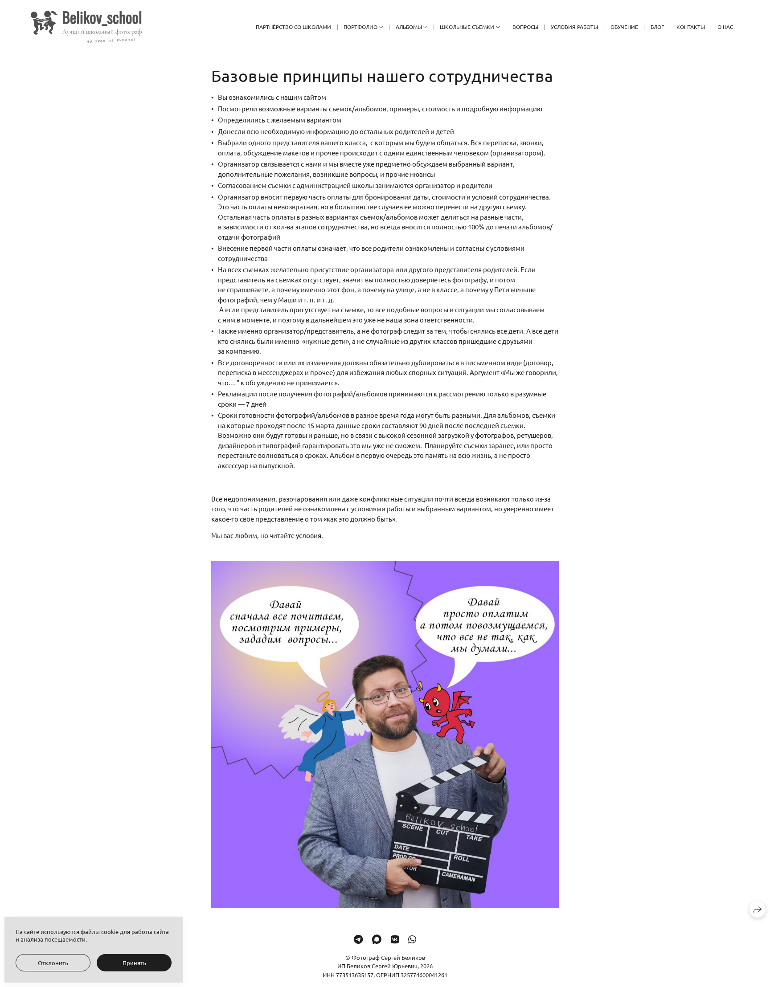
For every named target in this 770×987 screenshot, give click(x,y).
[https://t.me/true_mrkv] (358, 939)
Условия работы (574, 26)
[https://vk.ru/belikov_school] (395, 939)
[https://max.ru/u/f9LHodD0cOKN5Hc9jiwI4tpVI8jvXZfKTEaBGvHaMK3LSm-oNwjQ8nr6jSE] (376, 939)
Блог (657, 26)
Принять (134, 963)
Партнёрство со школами (293, 26)
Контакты (690, 26)
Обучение (624, 26)
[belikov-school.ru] (86, 27)
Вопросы (525, 26)
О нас (725, 26)
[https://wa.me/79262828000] (412, 939)
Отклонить (53, 963)
